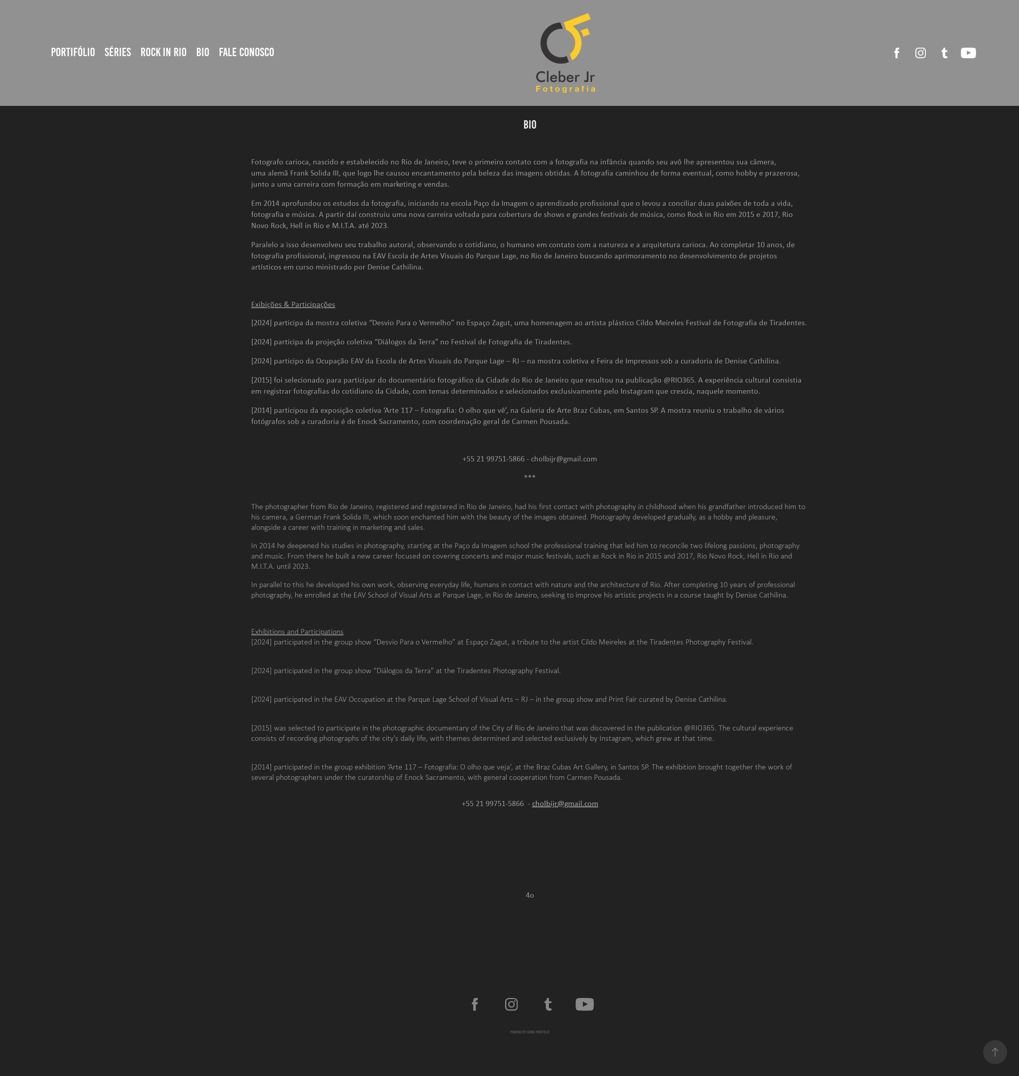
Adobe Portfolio (538, 1032)
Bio (202, 52)
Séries (118, 52)
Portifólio (73, 52)
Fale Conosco (246, 52)
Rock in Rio (164, 52)
